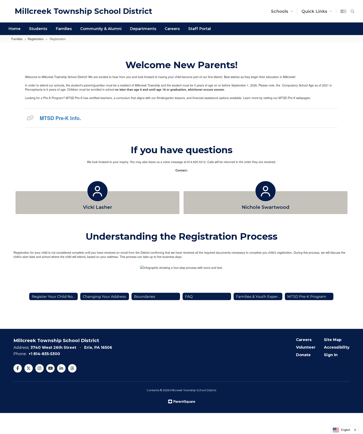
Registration (36, 39)
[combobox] (344, 430)
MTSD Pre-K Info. (60, 118)
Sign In (331, 355)
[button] (282, 11)
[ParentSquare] (181, 401)
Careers (304, 339)
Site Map (332, 339)
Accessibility (337, 347)
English (345, 430)
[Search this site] (352, 11)
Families (16, 39)
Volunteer (306, 347)
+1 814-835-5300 (44, 354)
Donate (303, 355)
